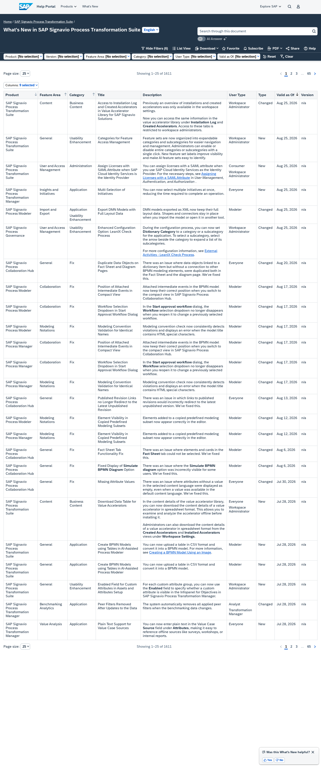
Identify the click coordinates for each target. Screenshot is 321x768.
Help (310, 48)
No (279, 760)
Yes (268, 760)
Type (262, 95)
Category (76, 95)
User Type (237, 95)
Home (7, 21)
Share (292, 48)
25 (24, 73)
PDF (273, 48)
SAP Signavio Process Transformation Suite (43, 21)
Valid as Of (285, 95)
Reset (269, 56)
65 (309, 73)
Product (12, 95)
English (149, 30)
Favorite (230, 48)
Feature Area (50, 95)
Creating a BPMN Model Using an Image (180, 552)
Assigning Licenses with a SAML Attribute (179, 175)
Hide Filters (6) (155, 48)
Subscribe (253, 48)
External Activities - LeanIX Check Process (180, 253)
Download (205, 48)
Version (307, 95)
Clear (286, 56)
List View (182, 48)
